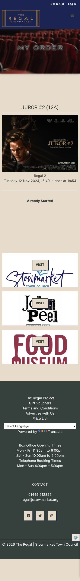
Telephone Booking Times (40, 460)
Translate (55, 431)
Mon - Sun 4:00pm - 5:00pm (40, 466)
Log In (72, 4)
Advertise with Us (40, 413)
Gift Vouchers (40, 403)
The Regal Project (40, 398)
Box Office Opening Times (40, 445)
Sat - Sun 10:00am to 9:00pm (40, 455)
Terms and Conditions (40, 408)
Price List (40, 418)
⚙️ (75, 537)
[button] (72, 15)
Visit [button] (40, 265)
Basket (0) (57, 4)
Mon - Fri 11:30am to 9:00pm (40, 450)
